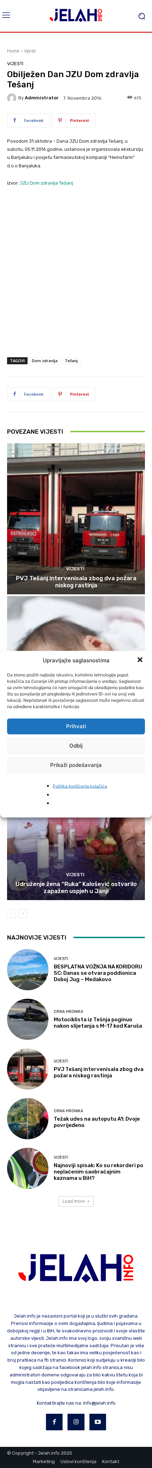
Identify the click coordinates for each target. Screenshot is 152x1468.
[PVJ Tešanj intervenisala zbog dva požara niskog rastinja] (76, 518)
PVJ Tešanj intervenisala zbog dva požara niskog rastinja (76, 582)
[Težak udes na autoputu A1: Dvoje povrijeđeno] (27, 1118)
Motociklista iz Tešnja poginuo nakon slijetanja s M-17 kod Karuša (98, 1022)
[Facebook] (54, 1422)
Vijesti (30, 51)
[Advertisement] (76, 272)
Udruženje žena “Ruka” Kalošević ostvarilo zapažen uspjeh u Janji (76, 887)
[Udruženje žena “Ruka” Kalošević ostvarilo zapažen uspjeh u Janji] (76, 824)
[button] (140, 660)
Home (13, 51)
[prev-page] (11, 913)
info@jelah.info (99, 1403)
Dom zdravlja (45, 360)
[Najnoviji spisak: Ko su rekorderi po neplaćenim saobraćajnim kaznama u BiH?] (27, 1168)
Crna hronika (68, 1012)
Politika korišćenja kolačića (80, 785)
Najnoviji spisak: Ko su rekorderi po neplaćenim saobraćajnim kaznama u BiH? (98, 1171)
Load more (74, 1201)
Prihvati (76, 726)
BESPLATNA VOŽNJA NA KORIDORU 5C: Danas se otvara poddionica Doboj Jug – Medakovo (98, 973)
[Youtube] (97, 1422)
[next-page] (22, 913)
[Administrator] (12, 98)
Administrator (42, 97)
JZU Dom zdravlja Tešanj (46, 183)
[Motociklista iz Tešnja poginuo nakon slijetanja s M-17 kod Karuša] (27, 1019)
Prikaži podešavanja (76, 765)
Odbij (76, 745)
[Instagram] (76, 1422)
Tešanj (71, 360)
